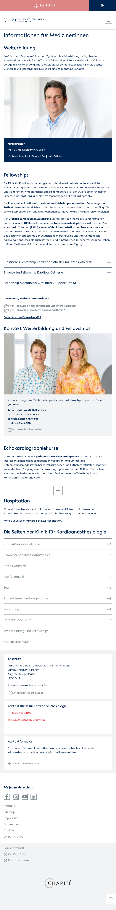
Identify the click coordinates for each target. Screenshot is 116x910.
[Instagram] (15, 796)
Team (8, 587)
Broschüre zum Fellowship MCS (22, 317)
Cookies (9, 830)
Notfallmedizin (15, 577)
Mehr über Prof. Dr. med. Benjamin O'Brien (37, 156)
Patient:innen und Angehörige (26, 598)
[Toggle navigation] (108, 20)
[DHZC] (24, 20)
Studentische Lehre (18, 620)
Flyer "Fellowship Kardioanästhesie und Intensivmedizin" (42, 306)
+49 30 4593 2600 (21, 423)
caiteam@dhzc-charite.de (23, 418)
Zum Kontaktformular (25, 763)
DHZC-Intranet (13, 836)
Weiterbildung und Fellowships (26, 631)
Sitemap (9, 812)
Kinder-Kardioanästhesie (22, 544)
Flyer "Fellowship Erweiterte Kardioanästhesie (35, 310)
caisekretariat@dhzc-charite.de (26, 720)
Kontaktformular (16, 642)
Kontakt (9, 806)
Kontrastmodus (18, 860)
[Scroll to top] (111, 899)
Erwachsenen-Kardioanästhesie (27, 555)
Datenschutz (12, 824)
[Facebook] (7, 796)
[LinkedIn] (33, 796)
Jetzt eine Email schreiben (27, 429)
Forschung (11, 609)
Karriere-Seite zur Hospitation (43, 520)
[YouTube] (24, 796)
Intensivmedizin (15, 566)
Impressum (11, 818)
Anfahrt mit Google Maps (27, 692)
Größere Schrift (18, 854)
